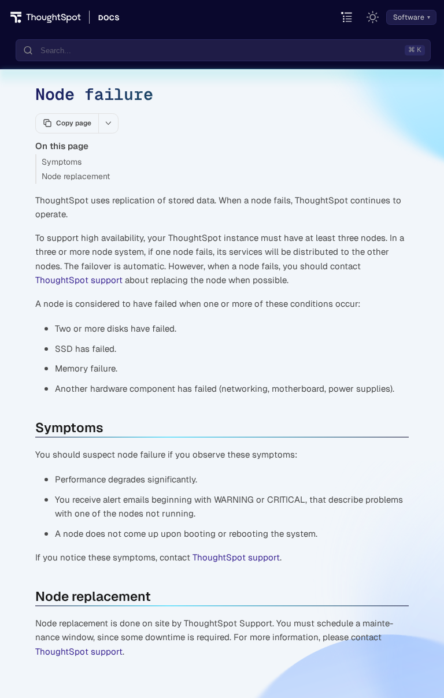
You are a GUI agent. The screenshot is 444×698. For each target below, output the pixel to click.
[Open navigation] (347, 17)
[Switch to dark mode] (373, 17)
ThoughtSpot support (79, 279)
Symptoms (62, 162)
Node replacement (76, 176)
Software (408, 17)
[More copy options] (108, 123)
